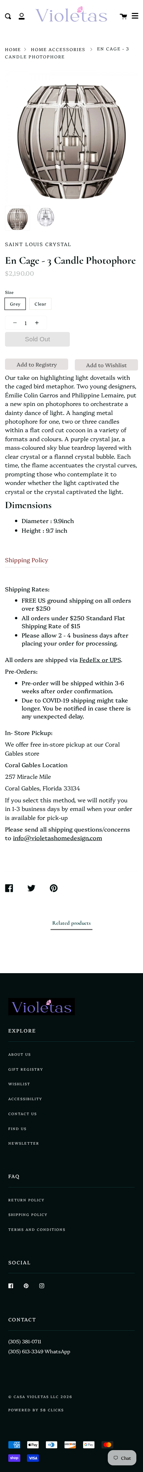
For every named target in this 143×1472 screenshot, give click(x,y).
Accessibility (25, 1098)
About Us (19, 1054)
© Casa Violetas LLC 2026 (40, 1396)
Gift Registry (25, 1069)
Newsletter (23, 1143)
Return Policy (26, 1199)
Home (13, 49)
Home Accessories (58, 49)
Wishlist (19, 1083)
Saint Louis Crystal (38, 243)
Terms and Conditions (37, 1229)
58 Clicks (52, 1409)
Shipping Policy (26, 560)
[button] (135, 16)
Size (9, 292)
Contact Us (22, 1113)
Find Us (17, 1128)
